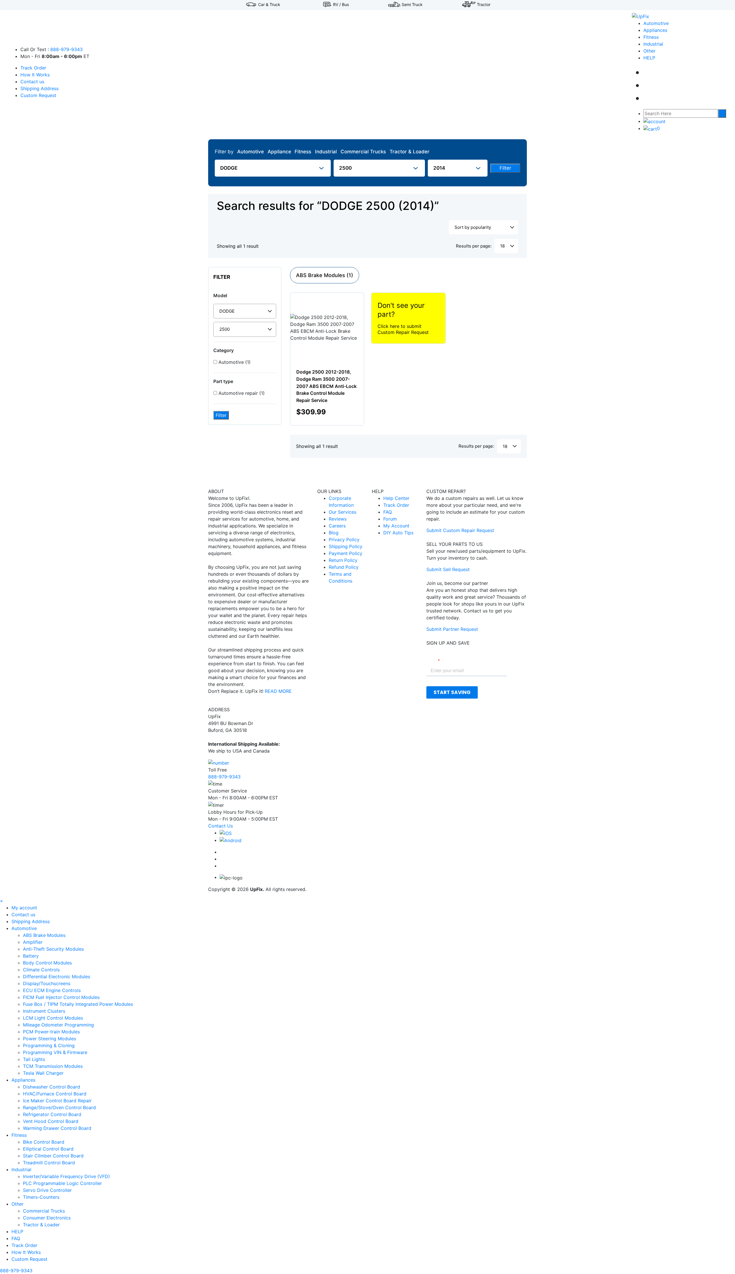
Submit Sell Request (448, 569)
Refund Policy (344, 567)
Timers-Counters (41, 1197)
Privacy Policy (344, 539)
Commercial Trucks (363, 151)
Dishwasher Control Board (51, 1087)
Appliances (655, 30)
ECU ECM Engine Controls (52, 990)
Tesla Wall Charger (43, 1073)
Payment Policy (345, 553)
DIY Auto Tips (398, 532)
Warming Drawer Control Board (57, 1128)
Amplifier (32, 942)
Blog (334, 532)
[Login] (654, 121)
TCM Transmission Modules (53, 1066)
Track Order (33, 68)
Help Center (396, 498)
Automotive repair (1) (241, 393)
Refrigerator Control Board (52, 1114)
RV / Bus (341, 4)
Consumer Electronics (47, 1218)
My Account (396, 526)
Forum (390, 519)
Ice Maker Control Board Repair (57, 1100)
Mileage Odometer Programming (58, 1025)
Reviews (338, 519)
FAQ (387, 512)
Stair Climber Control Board (53, 1156)
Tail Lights (34, 1059)
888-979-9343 (66, 49)
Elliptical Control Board (48, 1149)
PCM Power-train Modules (51, 1032)
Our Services (342, 512)
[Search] (722, 113)
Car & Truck (269, 4)
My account (24, 907)
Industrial (653, 44)
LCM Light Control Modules (53, 1018)
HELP (649, 58)
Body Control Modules (47, 963)
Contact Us (220, 826)
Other (649, 51)
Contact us (32, 81)
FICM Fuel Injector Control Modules (61, 997)
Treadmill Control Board (49, 1162)
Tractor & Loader (410, 151)
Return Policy (343, 560)
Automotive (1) (234, 362)
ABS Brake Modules (44, 935)
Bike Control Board (43, 1142)
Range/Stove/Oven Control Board (59, 1107)
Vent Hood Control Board (50, 1121)
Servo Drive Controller (47, 1190)
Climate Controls (41, 970)
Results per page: (474, 246)
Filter (505, 168)
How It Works (35, 75)
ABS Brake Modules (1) (324, 275)
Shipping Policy (345, 546)
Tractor (483, 4)
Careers (337, 526)
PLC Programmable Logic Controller (62, 1183)
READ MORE (278, 691)
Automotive (656, 23)
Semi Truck (412, 4)
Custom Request (38, 95)
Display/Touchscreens (46, 983)
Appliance (279, 151)
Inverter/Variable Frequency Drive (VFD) (66, 1176)
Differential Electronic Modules (56, 976)
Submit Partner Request (452, 629)
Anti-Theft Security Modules (53, 949)
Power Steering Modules (49, 1038)
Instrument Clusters (44, 1011)
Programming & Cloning (49, 1045)
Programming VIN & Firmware (55, 1052)
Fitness (651, 37)
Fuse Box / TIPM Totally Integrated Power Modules (78, 1004)
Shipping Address (39, 88)
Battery (31, 956)
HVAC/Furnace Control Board (54, 1094)
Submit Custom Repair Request (460, 530)
